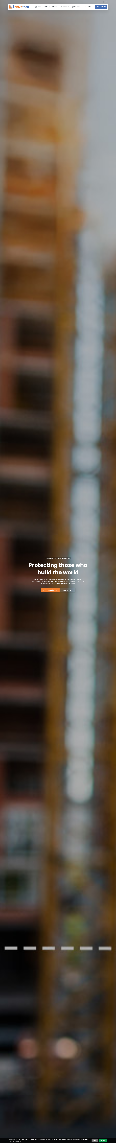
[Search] (106, 2)
